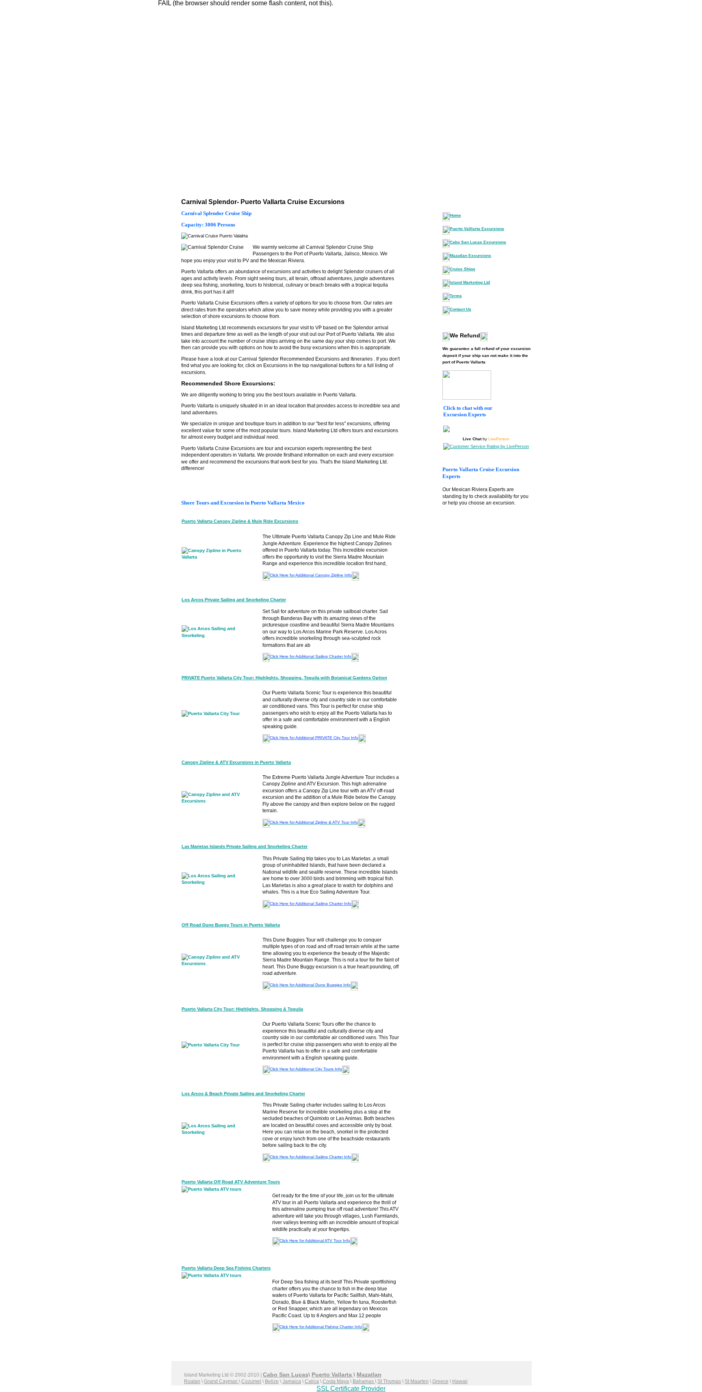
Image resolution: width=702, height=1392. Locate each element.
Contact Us (460, 309)
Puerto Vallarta (332, 1374)
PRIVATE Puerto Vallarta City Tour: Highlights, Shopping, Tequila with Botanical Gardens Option (284, 677)
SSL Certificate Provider (351, 1388)
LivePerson (498, 439)
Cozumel (251, 1381)
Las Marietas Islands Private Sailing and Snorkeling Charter (245, 846)
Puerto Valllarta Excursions (477, 228)
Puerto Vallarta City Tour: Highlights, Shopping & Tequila (242, 1009)
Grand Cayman (221, 1381)
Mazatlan (369, 1374)
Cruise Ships (462, 269)
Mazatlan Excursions (470, 255)
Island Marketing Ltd (470, 282)
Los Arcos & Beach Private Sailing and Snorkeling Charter (243, 1093)
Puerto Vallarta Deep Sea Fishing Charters (226, 1268)
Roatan (192, 1381)
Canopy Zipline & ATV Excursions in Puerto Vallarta (236, 762)
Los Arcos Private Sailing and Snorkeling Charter (234, 599)
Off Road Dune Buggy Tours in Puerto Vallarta (231, 924)
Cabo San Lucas (285, 1374)
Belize (272, 1381)
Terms (456, 296)
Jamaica (291, 1381)
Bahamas (364, 1381)
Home (455, 215)
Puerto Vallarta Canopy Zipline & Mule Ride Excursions (240, 521)
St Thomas (389, 1381)
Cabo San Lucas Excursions (478, 242)
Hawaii (460, 1381)
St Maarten (417, 1381)
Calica (312, 1381)
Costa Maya (336, 1381)
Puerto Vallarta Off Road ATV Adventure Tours (231, 1181)
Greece (440, 1381)
